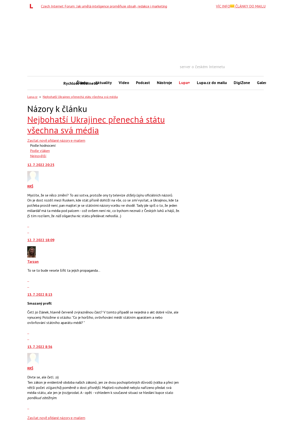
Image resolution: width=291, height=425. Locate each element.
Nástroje (164, 82)
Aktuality (103, 82)
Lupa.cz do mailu (212, 82)
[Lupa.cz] (32, 6)
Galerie (263, 82)
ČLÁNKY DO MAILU (250, 6)
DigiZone (242, 82)
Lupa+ (184, 82)
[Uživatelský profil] (33, 181)
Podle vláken (40, 150)
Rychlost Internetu (68, 83)
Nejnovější (38, 156)
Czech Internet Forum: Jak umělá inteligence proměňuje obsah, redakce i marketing (104, 6)
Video (124, 82)
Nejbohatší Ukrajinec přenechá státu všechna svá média (80, 97)
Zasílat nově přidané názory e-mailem (56, 140)
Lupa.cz (32, 97)
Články (82, 82)
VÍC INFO (223, 6)
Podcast (143, 82)
